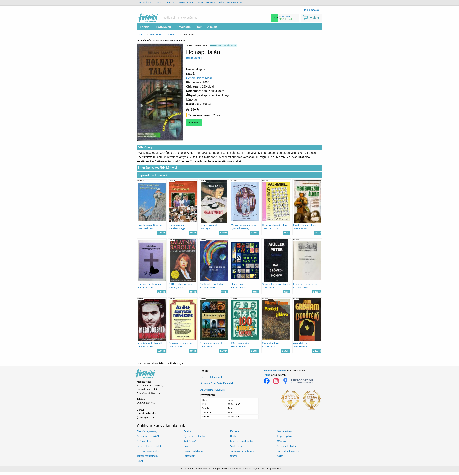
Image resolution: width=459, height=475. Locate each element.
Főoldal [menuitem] (145, 26)
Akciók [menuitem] (212, 26)
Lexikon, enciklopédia (241, 441)
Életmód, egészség (147, 431)
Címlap (141, 35)
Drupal (267, 375)
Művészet (282, 441)
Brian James (194, 57)
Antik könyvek (186, 3)
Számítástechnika (286, 446)
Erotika (187, 431)
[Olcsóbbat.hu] (302, 381)
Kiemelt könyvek (206, 3)
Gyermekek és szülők (148, 436)
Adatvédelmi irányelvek (212, 389)
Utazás (234, 456)
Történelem (189, 456)
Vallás (280, 456)
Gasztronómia (284, 431)
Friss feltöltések (165, 3)
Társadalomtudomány (288, 451)
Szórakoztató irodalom (148, 451)
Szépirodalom (144, 441)
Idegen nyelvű (284, 436)
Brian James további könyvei (157, 167)
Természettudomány (147, 456)
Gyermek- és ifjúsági (194, 436)
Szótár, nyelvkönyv (194, 451)
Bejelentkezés (311, 9)
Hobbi (233, 436)
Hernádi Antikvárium (274, 370)
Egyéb (170, 35)
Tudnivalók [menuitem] (163, 26)
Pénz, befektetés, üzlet (149, 446)
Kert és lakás (190, 441)
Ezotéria (234, 431)
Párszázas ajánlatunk (231, 3)
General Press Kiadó (199, 78)
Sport (186, 446)
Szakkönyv (236, 446)
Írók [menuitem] (199, 26)
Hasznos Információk (211, 377)
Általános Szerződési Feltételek (216, 383)
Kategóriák (156, 35)
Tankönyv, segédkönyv (242, 451)
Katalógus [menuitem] (184, 26)
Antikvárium (145, 3)
